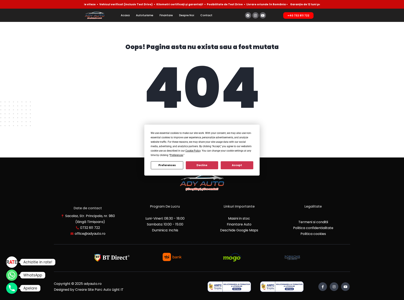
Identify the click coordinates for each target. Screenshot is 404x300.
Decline (202, 165)
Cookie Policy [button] (193, 150)
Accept (237, 165)
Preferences (167, 165)
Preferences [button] (176, 155)
